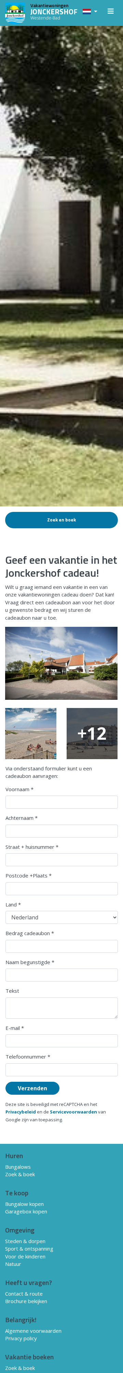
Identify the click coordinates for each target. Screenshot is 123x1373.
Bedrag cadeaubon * (29, 933)
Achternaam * (21, 817)
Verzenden (32, 1088)
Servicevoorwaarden (73, 1112)
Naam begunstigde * (29, 962)
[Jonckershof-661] (61, 663)
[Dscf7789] (30, 733)
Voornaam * (19, 789)
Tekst (12, 990)
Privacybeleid (20, 1112)
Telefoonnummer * (27, 1056)
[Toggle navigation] (110, 13)
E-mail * (14, 1027)
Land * (13, 904)
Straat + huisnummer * (31, 846)
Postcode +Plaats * (28, 875)
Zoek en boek (61, 520)
